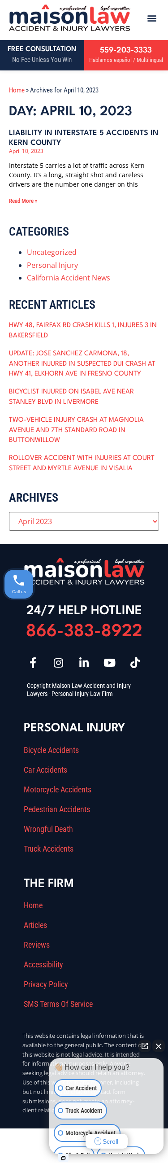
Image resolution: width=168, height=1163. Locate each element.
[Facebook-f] (33, 662)
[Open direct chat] (144, 1046)
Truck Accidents (48, 848)
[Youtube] (109, 662)
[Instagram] (58, 662)
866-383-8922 (84, 631)
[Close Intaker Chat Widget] (158, 1046)
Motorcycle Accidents (57, 789)
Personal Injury (52, 265)
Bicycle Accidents (51, 750)
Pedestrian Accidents (57, 809)
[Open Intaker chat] (63, 1158)
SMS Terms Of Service (58, 1004)
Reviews (37, 944)
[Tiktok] (135, 662)
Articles (35, 925)
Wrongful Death (48, 829)
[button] (151, 17)
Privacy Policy (46, 984)
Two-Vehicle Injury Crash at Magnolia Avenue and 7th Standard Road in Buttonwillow (76, 430)
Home (17, 90)
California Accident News (68, 278)
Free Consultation (42, 49)
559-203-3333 (126, 50)
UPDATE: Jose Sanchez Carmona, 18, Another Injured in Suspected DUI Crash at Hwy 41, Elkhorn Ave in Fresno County (82, 363)
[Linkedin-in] (84, 662)
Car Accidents (45, 769)
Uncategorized (52, 252)
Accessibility (43, 964)
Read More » (23, 200)
